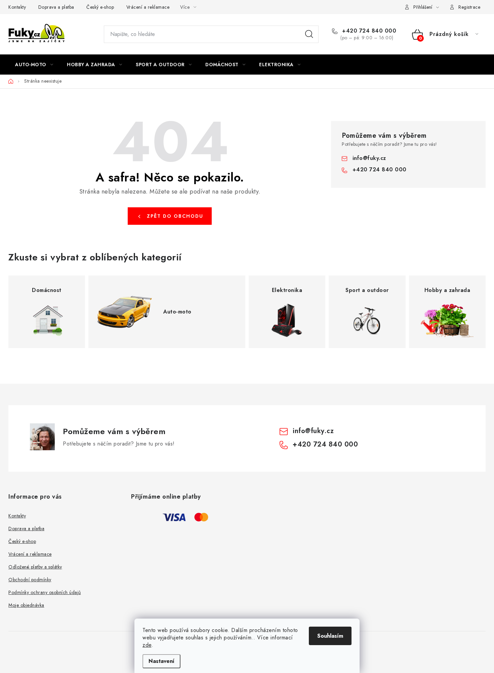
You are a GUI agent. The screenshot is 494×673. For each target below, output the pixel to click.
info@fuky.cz (369, 158)
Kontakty (17, 7)
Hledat (309, 34)
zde (147, 645)
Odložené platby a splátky (35, 566)
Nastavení (161, 661)
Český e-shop (100, 7)
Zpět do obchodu (175, 216)
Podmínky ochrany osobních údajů (44, 592)
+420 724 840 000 (368, 31)
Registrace (469, 7)
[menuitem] (34, 64)
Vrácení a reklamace (148, 7)
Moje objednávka (26, 605)
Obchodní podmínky (29, 579)
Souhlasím (330, 636)
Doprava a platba (56, 7)
